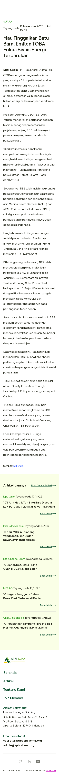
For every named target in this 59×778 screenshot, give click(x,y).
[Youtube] (38, 761)
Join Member (13, 697)
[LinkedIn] (29, 761)
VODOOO (51, 770)
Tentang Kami (14, 689)
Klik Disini (18, 466)
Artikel (8, 680)
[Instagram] (20, 761)
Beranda (10, 672)
